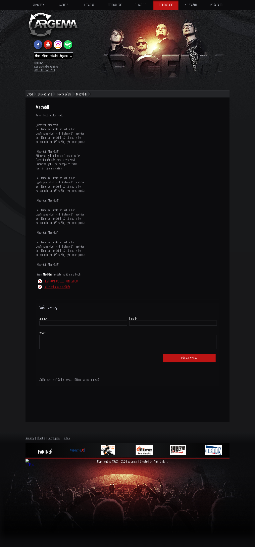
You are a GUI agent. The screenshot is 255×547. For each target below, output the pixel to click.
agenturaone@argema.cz (46, 66)
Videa (67, 438)
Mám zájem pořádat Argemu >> (53, 55)
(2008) (61, 281)
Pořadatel (216, 5)
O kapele (140, 5)
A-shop (63, 5)
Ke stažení (191, 5)
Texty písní (54, 438)
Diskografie (166, 5)
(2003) (57, 287)
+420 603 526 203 (44, 70)
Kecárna (89, 5)
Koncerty (38, 5)
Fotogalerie (115, 5)
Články (41, 438)
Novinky (30, 438)
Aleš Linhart (161, 461)
